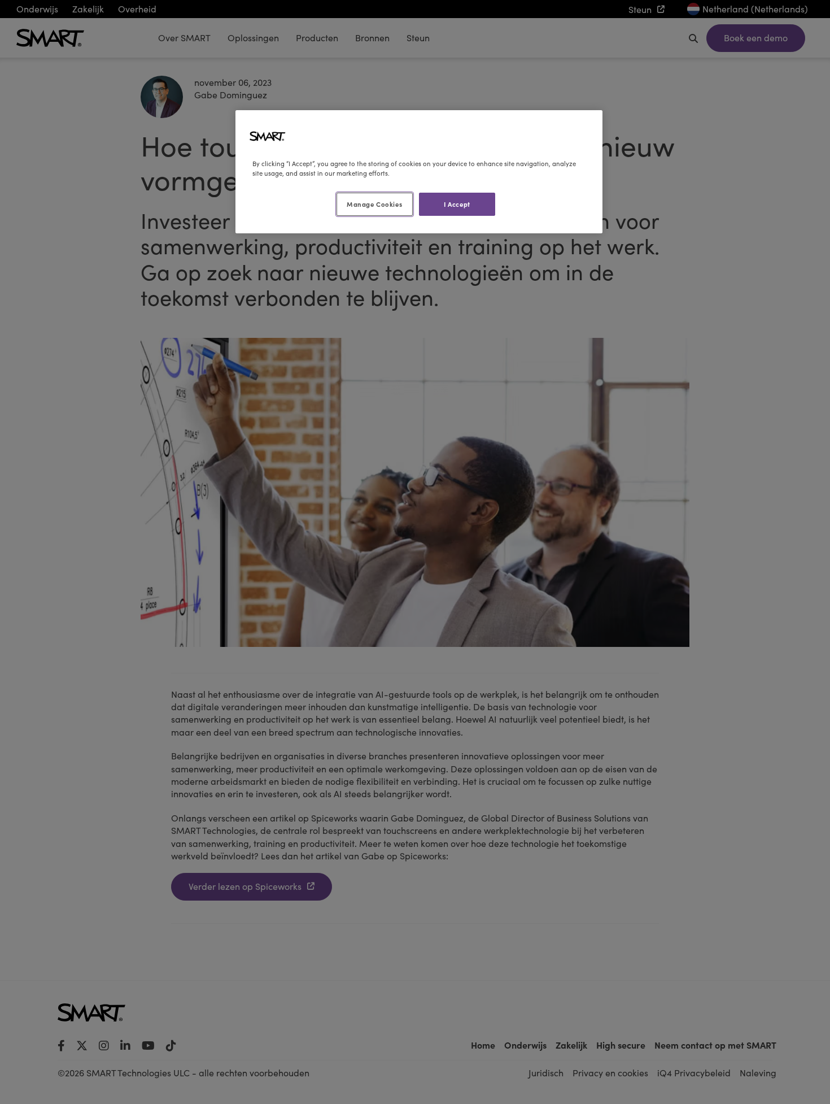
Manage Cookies (374, 203)
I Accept (457, 203)
